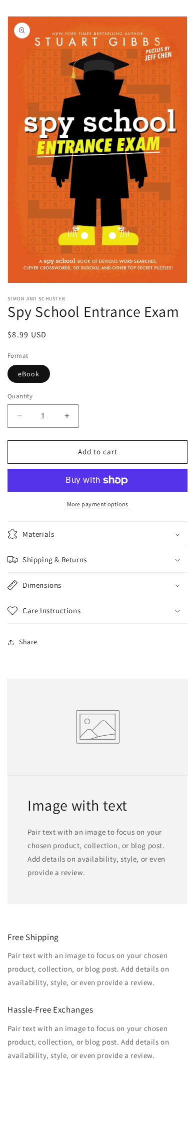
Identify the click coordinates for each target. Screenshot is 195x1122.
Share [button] (28, 641)
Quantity (20, 396)
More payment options (97, 504)
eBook (29, 373)
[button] (98, 534)
